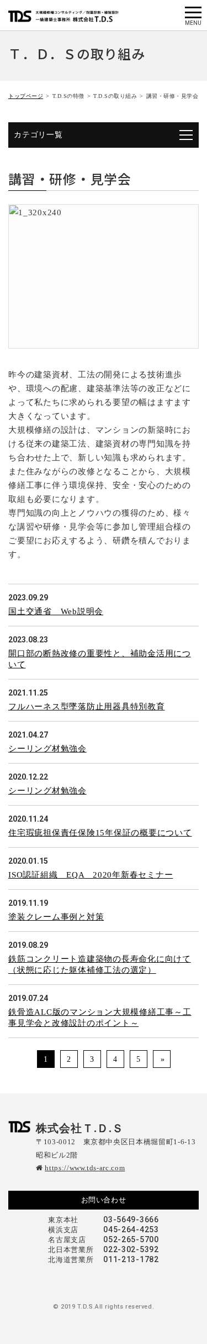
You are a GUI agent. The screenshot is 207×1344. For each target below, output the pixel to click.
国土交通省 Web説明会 (55, 611)
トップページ (25, 96)
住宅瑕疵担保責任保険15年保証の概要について (100, 832)
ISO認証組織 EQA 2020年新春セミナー (90, 874)
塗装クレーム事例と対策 (56, 916)
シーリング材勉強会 (47, 748)
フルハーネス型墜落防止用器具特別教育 (86, 706)
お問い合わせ (103, 1200)
